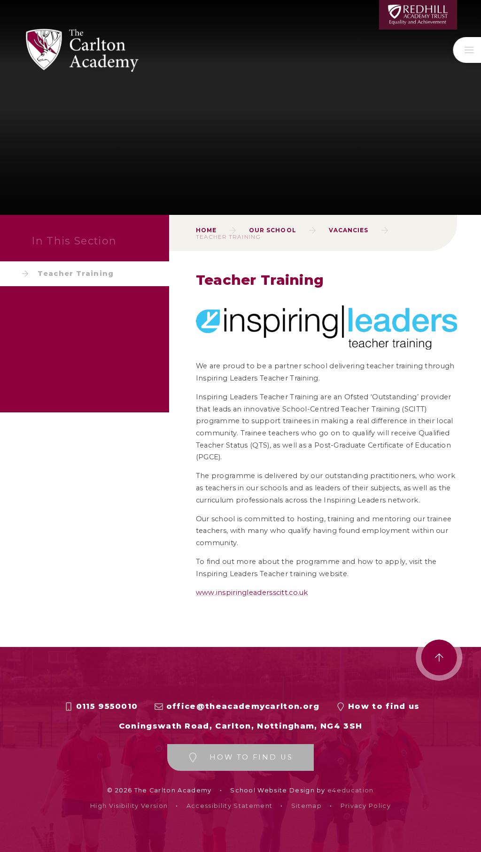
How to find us (383, 706)
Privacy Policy (366, 805)
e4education (350, 790)
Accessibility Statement (229, 805)
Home (206, 230)
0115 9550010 (107, 706)
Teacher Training (228, 236)
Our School (272, 230)
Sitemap (306, 805)
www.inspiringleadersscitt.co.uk (252, 592)
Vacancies (349, 230)
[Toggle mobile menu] (467, 50)
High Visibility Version (129, 805)
